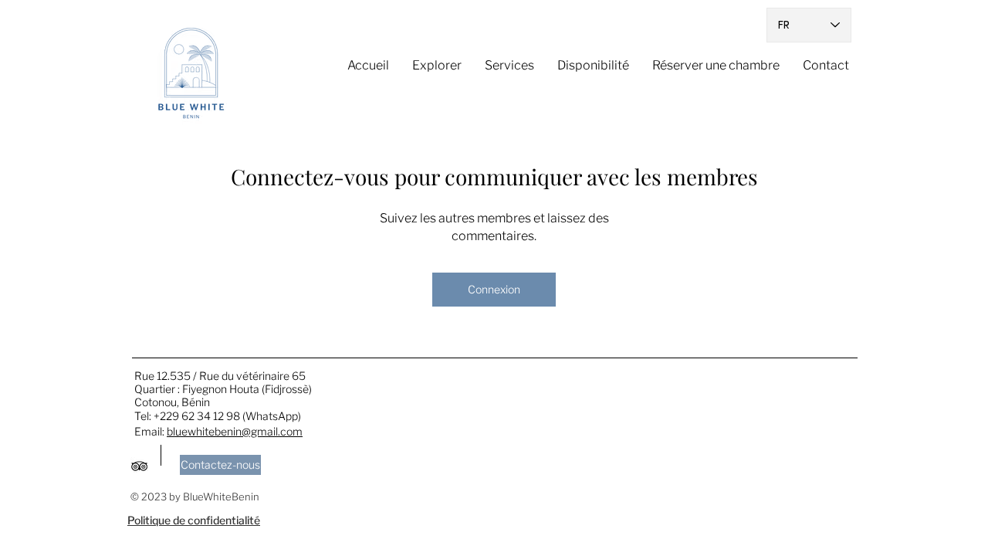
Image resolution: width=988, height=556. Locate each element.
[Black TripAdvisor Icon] (139, 466)
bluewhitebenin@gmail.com (235, 431)
